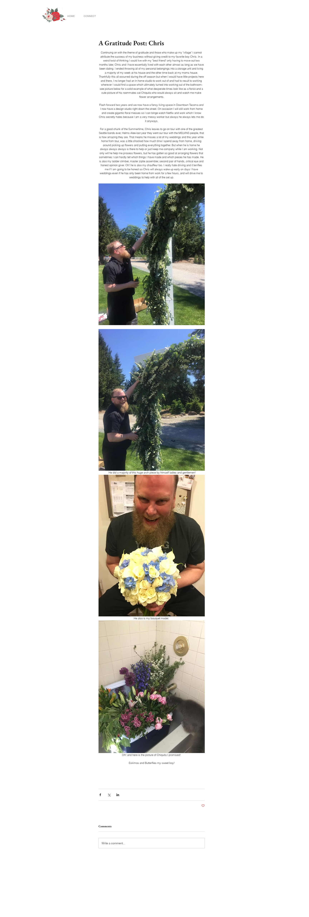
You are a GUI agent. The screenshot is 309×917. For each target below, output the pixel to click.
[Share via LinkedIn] (117, 794)
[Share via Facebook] (100, 794)
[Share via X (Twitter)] (109, 794)
